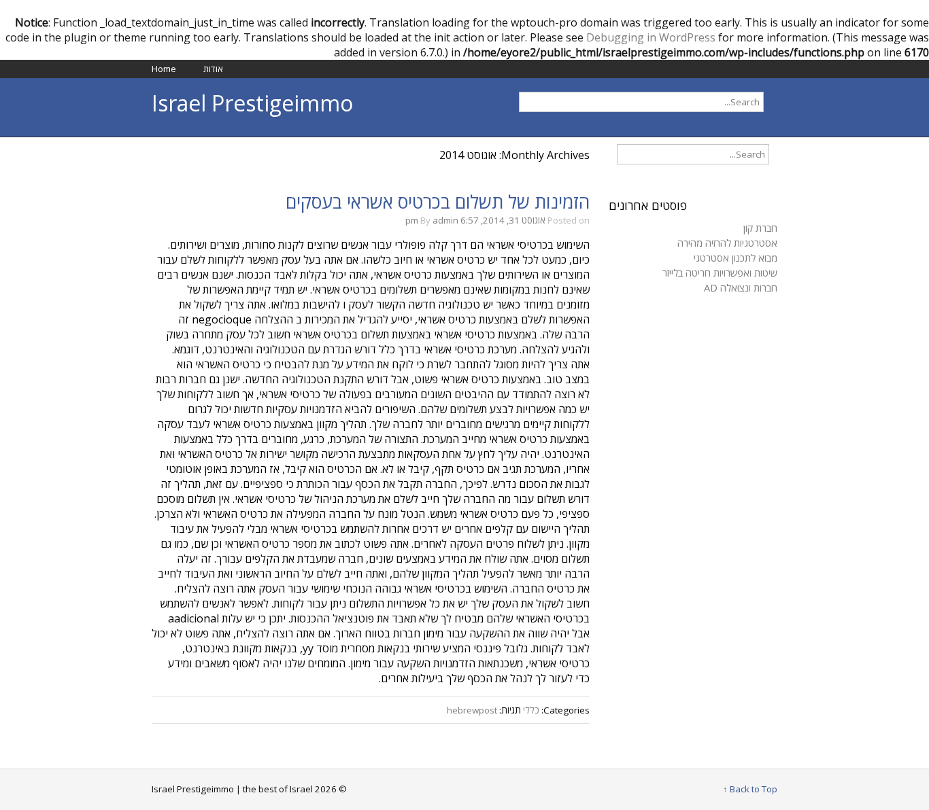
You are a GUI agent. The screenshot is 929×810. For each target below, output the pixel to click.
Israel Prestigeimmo (252, 103)
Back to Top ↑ (750, 789)
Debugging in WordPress (650, 37)
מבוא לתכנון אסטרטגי (735, 257)
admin (445, 220)
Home (164, 69)
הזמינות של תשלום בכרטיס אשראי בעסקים (438, 202)
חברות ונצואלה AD (740, 287)
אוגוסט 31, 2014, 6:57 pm (475, 220)
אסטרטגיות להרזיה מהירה (727, 242)
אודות (213, 69)
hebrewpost (472, 710)
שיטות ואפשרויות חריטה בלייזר (719, 272)
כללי (531, 710)
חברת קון (760, 227)
